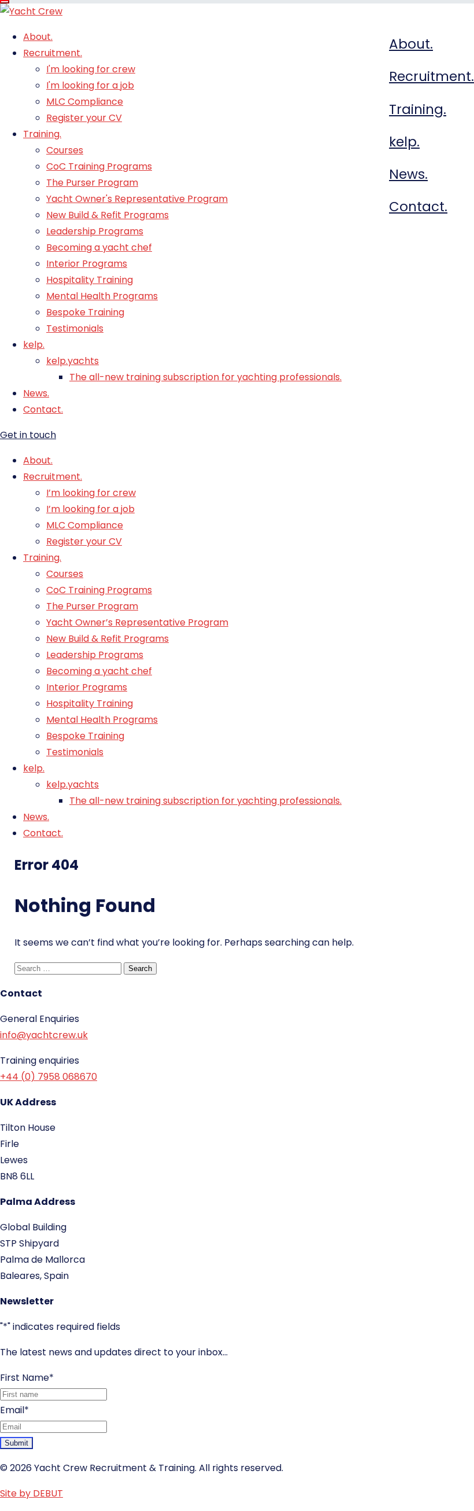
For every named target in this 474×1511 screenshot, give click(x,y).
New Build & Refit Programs (107, 215)
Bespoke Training (85, 312)
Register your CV (84, 117)
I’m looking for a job (90, 509)
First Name (27, 1377)
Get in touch (28, 435)
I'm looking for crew (90, 69)
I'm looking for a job (90, 85)
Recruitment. (431, 76)
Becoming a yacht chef (99, 247)
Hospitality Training (89, 279)
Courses (64, 150)
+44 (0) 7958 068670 (48, 1076)
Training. (417, 109)
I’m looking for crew (91, 492)
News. (408, 174)
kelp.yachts (72, 360)
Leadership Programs (94, 231)
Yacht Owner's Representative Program (137, 198)
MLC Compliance (84, 101)
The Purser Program (92, 182)
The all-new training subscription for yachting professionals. (205, 377)
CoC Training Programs (99, 166)
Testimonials (74, 328)
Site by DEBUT (31, 1493)
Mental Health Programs (102, 296)
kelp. (404, 142)
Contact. (418, 206)
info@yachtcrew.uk (44, 1035)
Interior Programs (86, 263)
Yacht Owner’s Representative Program (137, 622)
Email (14, 1410)
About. (411, 44)
